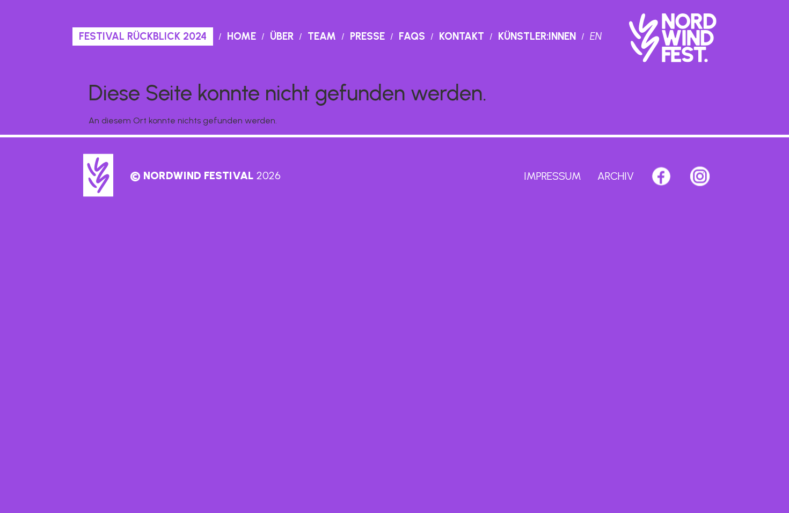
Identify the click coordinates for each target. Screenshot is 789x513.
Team (322, 36)
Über (282, 36)
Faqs (412, 36)
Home (241, 36)
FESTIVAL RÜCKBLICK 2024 (143, 36)
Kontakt (461, 36)
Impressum (552, 176)
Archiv (615, 176)
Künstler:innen (537, 36)
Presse (367, 36)
